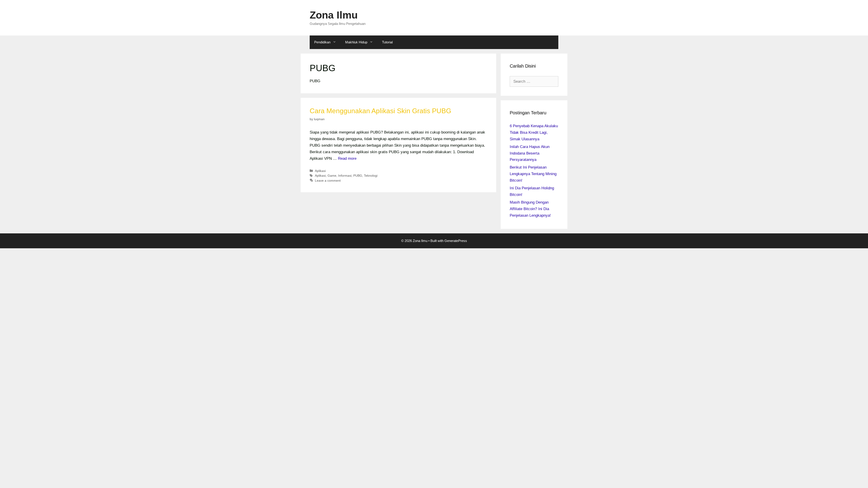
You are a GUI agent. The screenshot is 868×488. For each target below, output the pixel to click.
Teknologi (370, 175)
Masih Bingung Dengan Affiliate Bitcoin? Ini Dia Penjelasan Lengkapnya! (530, 209)
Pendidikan (322, 42)
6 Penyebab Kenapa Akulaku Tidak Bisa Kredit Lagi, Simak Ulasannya (534, 132)
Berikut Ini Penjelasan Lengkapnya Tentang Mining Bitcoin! (533, 174)
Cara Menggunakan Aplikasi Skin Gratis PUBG (380, 111)
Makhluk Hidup (356, 42)
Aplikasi (320, 171)
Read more (347, 158)
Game (332, 175)
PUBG (357, 175)
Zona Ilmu (334, 15)
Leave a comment (328, 180)
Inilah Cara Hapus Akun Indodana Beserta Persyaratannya (530, 153)
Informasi (344, 175)
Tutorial (387, 42)
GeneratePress (455, 241)
